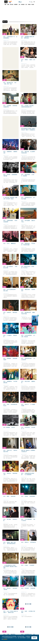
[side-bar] (34, 1)
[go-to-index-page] (20, 2)
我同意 (34, 637)
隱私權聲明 (5, 639)
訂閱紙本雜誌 (6, 2)
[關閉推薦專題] (38, 315)
